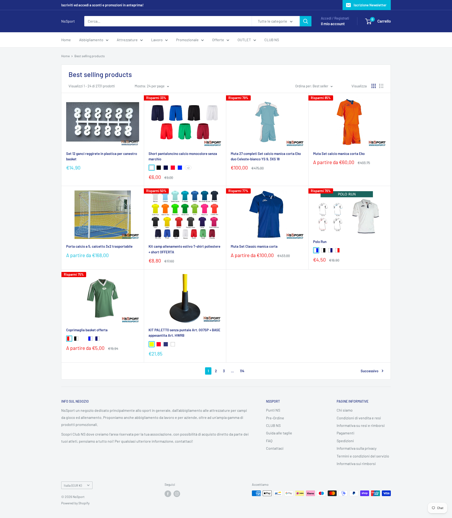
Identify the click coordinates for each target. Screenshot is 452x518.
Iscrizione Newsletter (370, 5)
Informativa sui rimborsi (356, 463)
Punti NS (273, 410)
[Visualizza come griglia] (373, 86)
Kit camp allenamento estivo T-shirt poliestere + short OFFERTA (184, 249)
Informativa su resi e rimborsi (361, 425)
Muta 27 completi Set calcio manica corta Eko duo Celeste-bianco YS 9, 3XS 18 (266, 156)
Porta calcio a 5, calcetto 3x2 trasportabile (99, 246)
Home (66, 39)
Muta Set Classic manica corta (254, 246)
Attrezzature (127, 39)
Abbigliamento (91, 39)
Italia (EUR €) (73, 485)
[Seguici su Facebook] (168, 493)
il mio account (333, 23)
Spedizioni (345, 440)
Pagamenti (345, 433)
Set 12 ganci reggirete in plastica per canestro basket (101, 156)
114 (242, 371)
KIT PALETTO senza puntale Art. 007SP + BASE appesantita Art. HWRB (184, 332)
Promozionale (187, 39)
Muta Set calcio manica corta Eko (339, 153)
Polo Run (320, 241)
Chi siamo (345, 410)
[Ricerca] (305, 21)
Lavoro (157, 39)
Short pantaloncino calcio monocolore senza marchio (183, 156)
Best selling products (89, 56)
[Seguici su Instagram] (177, 493)
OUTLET (244, 39)
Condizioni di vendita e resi (359, 418)
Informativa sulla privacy (356, 448)
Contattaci (274, 448)
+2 (188, 167)
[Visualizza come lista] (381, 86)
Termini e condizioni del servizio (363, 456)
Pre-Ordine (275, 418)
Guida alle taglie (279, 433)
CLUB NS (271, 39)
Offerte (218, 39)
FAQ (269, 440)
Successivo (369, 371)
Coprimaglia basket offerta (87, 330)
